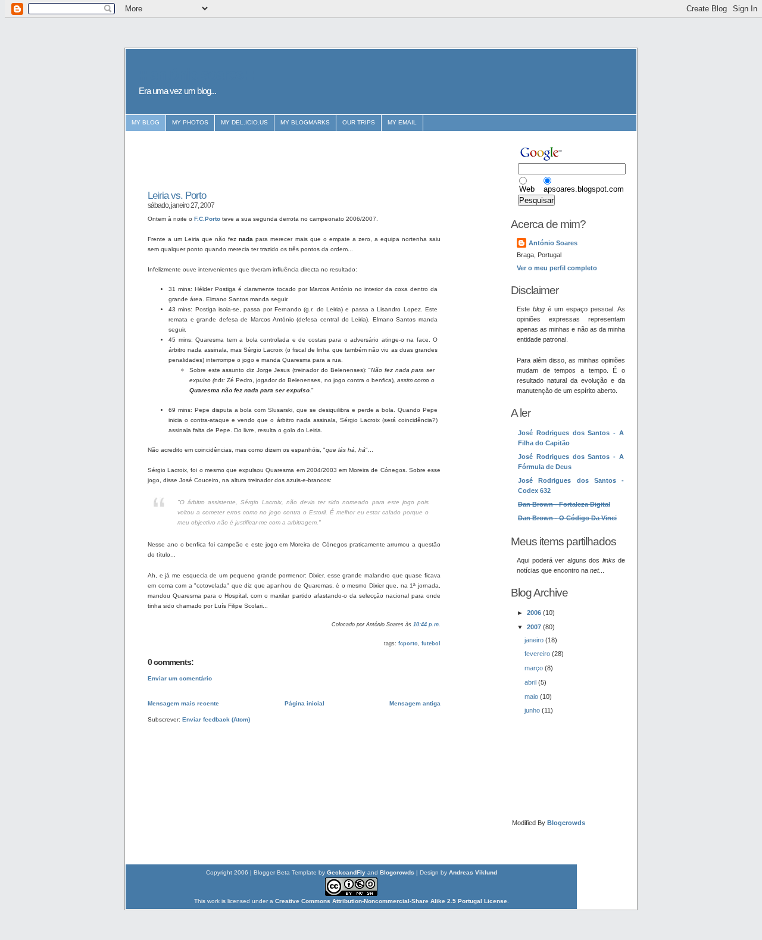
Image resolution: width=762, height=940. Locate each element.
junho (533, 710)
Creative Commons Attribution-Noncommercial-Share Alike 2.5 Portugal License (391, 901)
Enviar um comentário (180, 678)
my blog (146, 122)
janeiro (534, 640)
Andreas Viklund (473, 872)
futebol (431, 644)
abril (531, 682)
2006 (535, 612)
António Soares (553, 242)
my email (402, 122)
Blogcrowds (566, 822)
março (534, 668)
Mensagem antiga (415, 703)
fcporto (408, 644)
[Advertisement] (287, 161)
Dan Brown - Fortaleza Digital (564, 504)
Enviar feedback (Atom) (216, 719)
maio (532, 696)
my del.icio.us (244, 122)
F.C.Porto (207, 219)
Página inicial (304, 703)
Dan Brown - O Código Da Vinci (567, 517)
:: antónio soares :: (196, 74)
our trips (358, 122)
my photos (190, 122)
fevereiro (538, 653)
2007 (535, 626)
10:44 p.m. (427, 624)
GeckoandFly (346, 872)
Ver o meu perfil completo (557, 267)
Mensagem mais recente (183, 703)
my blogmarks (305, 122)
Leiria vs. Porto (177, 195)
